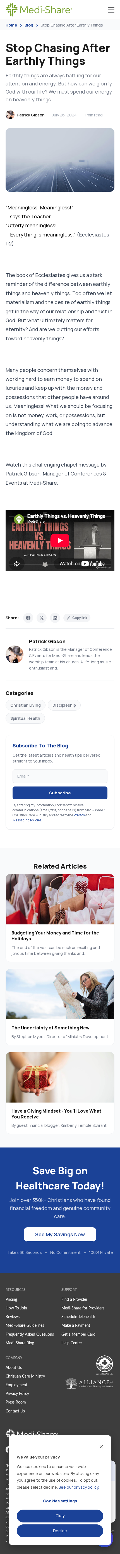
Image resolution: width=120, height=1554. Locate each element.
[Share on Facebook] (28, 618)
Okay (60, 1515)
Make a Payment (75, 1326)
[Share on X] (42, 618)
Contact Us (15, 1411)
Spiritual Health (25, 718)
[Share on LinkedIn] (55, 618)
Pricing (11, 1300)
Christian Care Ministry (25, 1376)
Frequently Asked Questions (30, 1335)
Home (11, 25)
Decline (60, 1530)
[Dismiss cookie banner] (101, 1446)
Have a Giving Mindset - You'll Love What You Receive (56, 1114)
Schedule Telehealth (78, 1317)
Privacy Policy (17, 1394)
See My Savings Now (60, 1234)
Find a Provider (74, 1300)
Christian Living (25, 705)
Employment (16, 1385)
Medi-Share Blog (20, 1343)
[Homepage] (39, 10)
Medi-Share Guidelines (25, 1326)
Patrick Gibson (31, 115)
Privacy (79, 815)
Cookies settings (60, 1500)
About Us (14, 1368)
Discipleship (64, 705)
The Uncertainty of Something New (50, 1028)
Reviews (13, 1317)
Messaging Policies (27, 820)
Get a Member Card (78, 1335)
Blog (29, 25)
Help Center (71, 1343)
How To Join (16, 1308)
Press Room (16, 1402)
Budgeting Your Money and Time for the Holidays (55, 936)
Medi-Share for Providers (82, 1308)
